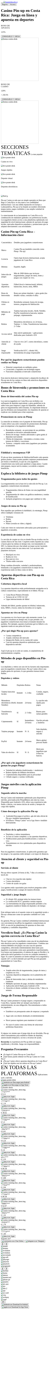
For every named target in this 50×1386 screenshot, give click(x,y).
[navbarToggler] (2, 2)
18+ (3, 1302)
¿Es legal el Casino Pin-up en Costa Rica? (19, 1054)
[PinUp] (4, 196)
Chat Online (19, 1241)
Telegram (41, 1241)
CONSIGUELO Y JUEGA (11, 36)
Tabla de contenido (15, 191)
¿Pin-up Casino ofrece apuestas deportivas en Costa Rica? (25, 1061)
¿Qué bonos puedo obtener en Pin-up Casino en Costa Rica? (23, 1058)
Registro (5, 4)
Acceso (13, 4)
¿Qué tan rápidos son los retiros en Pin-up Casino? (22, 1063)
